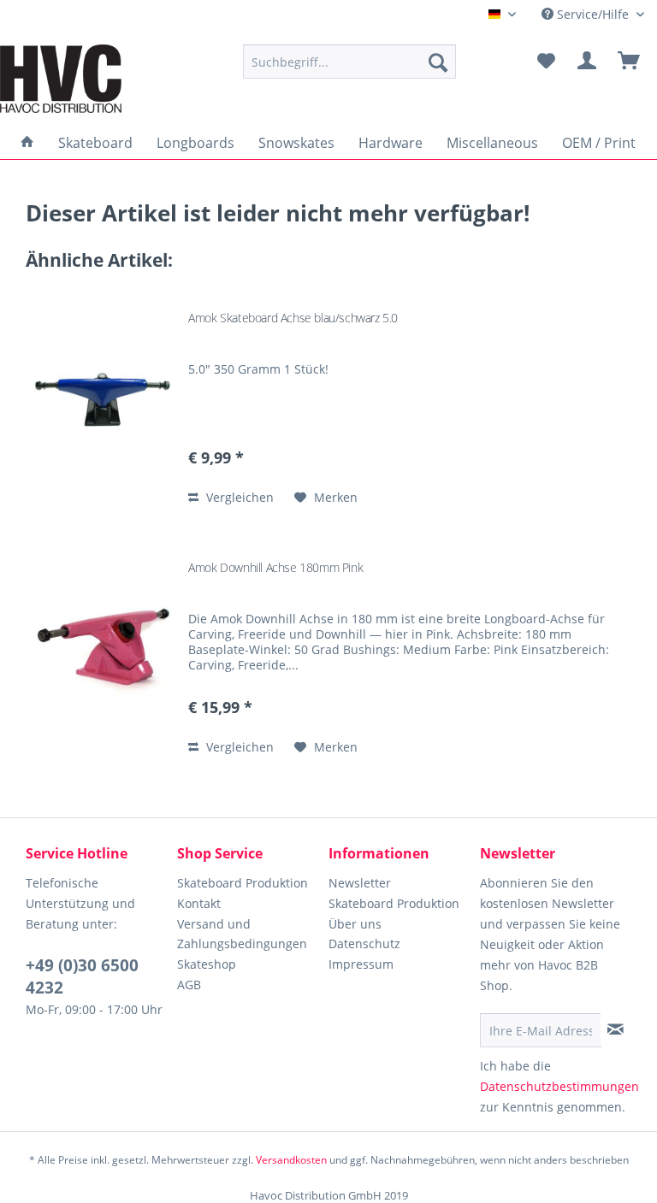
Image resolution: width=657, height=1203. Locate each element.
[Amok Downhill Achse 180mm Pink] (102, 648)
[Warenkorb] (630, 61)
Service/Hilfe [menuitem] (592, 14)
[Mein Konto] (588, 61)
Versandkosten (291, 1160)
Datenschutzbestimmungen (559, 1086)
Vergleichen (238, 497)
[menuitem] (350, 61)
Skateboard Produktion (242, 883)
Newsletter (359, 883)
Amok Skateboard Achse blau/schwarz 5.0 (293, 318)
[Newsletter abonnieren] (615, 1029)
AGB (189, 984)
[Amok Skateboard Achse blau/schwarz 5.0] (102, 398)
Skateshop (206, 964)
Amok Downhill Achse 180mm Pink (275, 567)
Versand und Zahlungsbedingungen (242, 934)
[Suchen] (438, 61)
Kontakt (199, 903)
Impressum (361, 964)
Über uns (355, 924)
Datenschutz (364, 943)
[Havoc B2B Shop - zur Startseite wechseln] (60, 78)
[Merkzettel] (546, 61)
